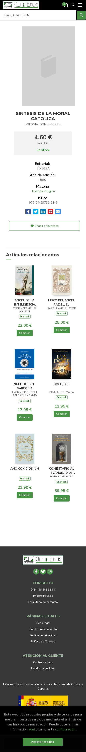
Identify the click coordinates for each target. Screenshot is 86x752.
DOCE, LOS (62, 384)
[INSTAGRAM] (50, 572)
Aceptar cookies (42, 742)
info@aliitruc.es (43, 596)
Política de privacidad (43, 635)
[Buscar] (81, 15)
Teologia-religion (43, 191)
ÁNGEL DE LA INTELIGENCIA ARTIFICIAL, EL (24, 302)
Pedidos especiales (43, 668)
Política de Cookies (43, 641)
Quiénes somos (43, 662)
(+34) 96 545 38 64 (43, 590)
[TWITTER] (43, 572)
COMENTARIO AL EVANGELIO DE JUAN (61, 471)
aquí (31, 729)
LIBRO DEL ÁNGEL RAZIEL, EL (61, 302)
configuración (65, 729)
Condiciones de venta (43, 629)
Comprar (24, 333)
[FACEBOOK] (36, 572)
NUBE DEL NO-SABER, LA (24, 386)
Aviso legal (43, 623)
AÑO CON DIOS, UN (24, 469)
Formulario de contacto (43, 602)
